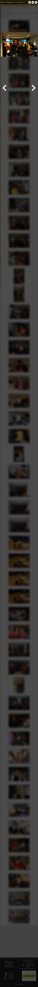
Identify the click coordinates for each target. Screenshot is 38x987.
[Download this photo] (29, 2)
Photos (2, 2)
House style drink (24, 2)
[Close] (36, 2)
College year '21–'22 (11, 2)
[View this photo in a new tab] (33, 2)
